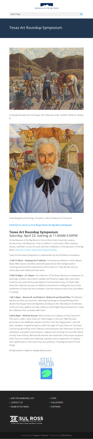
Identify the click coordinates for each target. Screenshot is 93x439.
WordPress (67, 435)
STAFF (53, 398)
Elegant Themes (40, 435)
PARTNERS (56, 406)
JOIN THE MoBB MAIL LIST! (22, 398)
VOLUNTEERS (57, 402)
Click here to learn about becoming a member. (36, 250)
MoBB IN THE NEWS (20, 406)
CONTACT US (17, 402)
